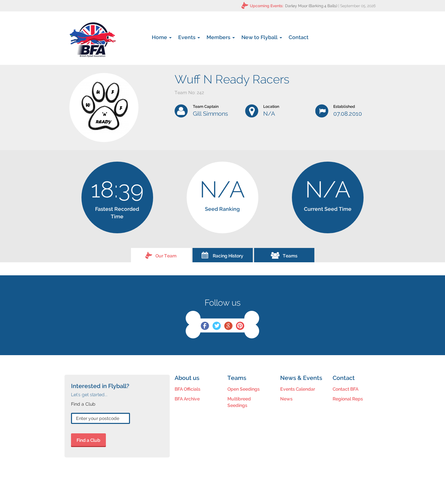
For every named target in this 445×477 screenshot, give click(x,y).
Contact (299, 37)
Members (219, 37)
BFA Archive (187, 398)
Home (160, 37)
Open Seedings (243, 389)
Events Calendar (297, 389)
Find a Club (88, 440)
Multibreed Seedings (239, 402)
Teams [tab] (290, 255)
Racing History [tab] (228, 255)
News (286, 398)
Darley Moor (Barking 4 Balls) (311, 6)
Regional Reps (348, 398)
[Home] (92, 39)
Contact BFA (345, 389)
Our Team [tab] (166, 255)
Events (187, 37)
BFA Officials (187, 389)
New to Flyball (260, 37)
